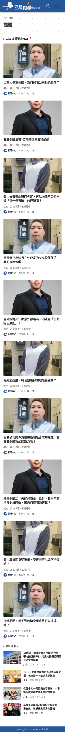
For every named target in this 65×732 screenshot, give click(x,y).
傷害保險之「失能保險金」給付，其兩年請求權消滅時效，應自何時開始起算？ (31, 500)
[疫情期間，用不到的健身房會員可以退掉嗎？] (32, 599)
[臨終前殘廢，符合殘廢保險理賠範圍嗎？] (32, 358)
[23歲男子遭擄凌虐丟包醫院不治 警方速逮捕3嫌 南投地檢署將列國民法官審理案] (12, 657)
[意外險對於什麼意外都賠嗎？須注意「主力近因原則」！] (32, 297)
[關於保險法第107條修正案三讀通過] (32, 118)
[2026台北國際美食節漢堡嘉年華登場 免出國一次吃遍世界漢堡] (12, 676)
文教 (25, 696)
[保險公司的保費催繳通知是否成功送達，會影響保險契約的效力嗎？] (32, 415)
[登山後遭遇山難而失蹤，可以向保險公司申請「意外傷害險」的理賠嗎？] (32, 175)
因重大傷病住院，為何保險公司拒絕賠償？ (31, 82)
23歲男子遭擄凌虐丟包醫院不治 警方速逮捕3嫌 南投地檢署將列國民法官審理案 (42, 656)
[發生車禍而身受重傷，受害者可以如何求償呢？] (32, 538)
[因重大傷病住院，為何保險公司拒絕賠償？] (32, 61)
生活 (25, 680)
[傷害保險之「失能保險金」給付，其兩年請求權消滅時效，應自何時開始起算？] (32, 477)
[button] (57, 6)
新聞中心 (12, 93)
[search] (48, 6)
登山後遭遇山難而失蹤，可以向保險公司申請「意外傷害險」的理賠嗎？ (31, 199)
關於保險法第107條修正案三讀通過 (26, 139)
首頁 (5, 17)
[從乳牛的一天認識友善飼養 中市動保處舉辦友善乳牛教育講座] (12, 693)
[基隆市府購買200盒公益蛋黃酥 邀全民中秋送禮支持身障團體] (12, 709)
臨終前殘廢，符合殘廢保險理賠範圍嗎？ (30, 380)
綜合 (25, 664)
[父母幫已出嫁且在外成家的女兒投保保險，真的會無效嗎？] (32, 236)
